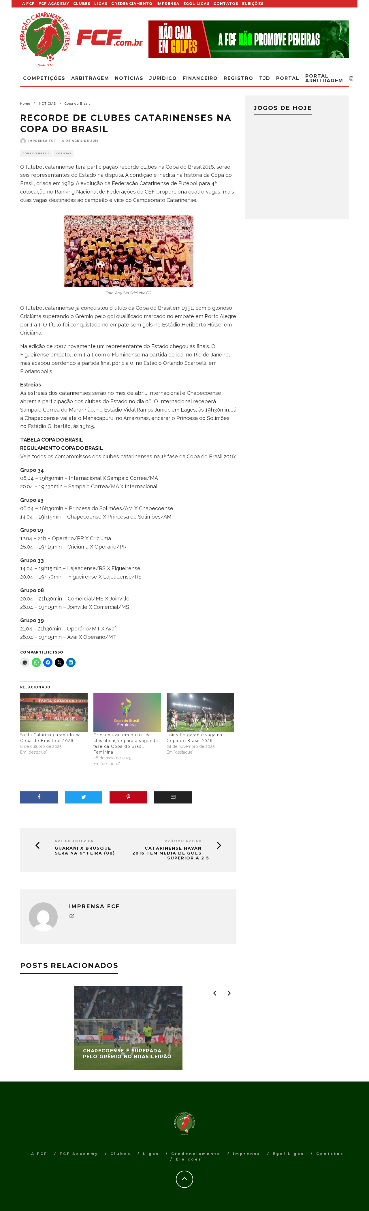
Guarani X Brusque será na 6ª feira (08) (85, 851)
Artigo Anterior (74, 841)
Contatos (226, 3)
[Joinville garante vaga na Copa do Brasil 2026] (200, 712)
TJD (265, 78)
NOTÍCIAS (63, 153)
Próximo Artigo (183, 841)
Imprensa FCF (42, 141)
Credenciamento (132, 3)
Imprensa (168, 3)
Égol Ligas (196, 3)
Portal (288, 78)
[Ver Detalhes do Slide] (248, 39)
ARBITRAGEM (90, 78)
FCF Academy (54, 3)
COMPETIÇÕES (44, 78)
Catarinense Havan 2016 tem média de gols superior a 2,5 (170, 853)
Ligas (100, 3)
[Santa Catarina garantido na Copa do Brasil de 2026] (54, 712)
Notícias (129, 78)
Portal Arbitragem (324, 78)
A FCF (28, 3)
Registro (238, 78)
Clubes (81, 3)
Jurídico (163, 78)
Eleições (252, 3)
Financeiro (200, 78)
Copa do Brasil (36, 153)
